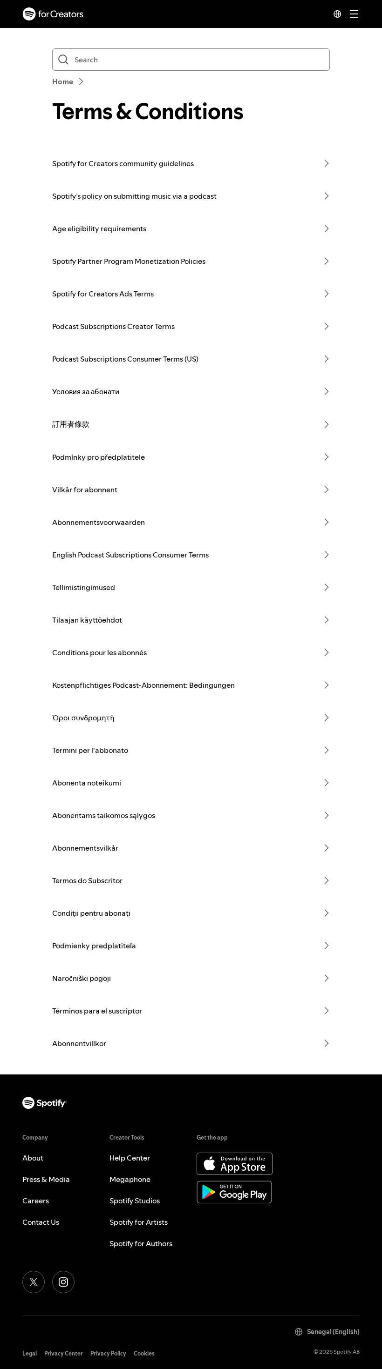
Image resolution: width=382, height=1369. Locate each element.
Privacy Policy (108, 1353)
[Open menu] (354, 14)
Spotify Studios (134, 1200)
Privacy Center (63, 1353)
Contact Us (40, 1222)
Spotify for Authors (140, 1243)
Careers (35, 1200)
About (32, 1158)
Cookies (144, 1353)
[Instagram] (63, 1282)
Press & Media (46, 1179)
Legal (29, 1353)
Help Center (129, 1158)
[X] (33, 1282)
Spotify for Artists (138, 1222)
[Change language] (337, 14)
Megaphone (129, 1179)
